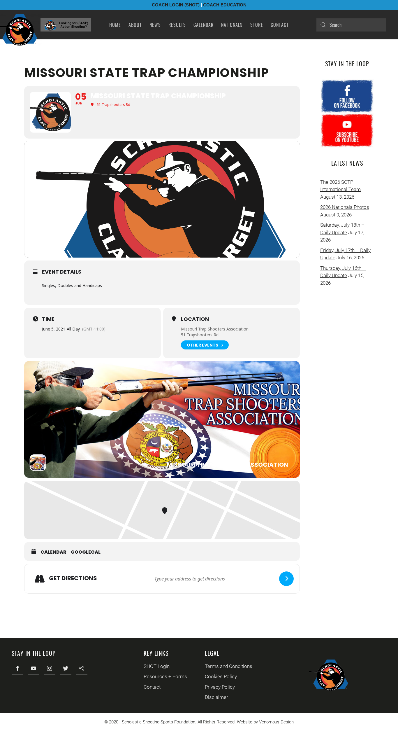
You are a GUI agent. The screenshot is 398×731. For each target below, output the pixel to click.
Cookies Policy (221, 676)
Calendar (203, 24)
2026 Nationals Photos (344, 207)
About (135, 24)
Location (195, 319)
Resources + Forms (165, 676)
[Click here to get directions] (286, 578)
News (155, 24)
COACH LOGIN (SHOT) (176, 4)
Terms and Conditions (228, 666)
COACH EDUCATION (224, 4)
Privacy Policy (220, 687)
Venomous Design (276, 722)
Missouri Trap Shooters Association (215, 329)
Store (256, 24)
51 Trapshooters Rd (200, 334)
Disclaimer (216, 697)
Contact (280, 24)
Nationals (232, 24)
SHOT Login (157, 666)
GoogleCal (86, 552)
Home (115, 24)
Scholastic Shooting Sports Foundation (158, 722)
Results (177, 24)
